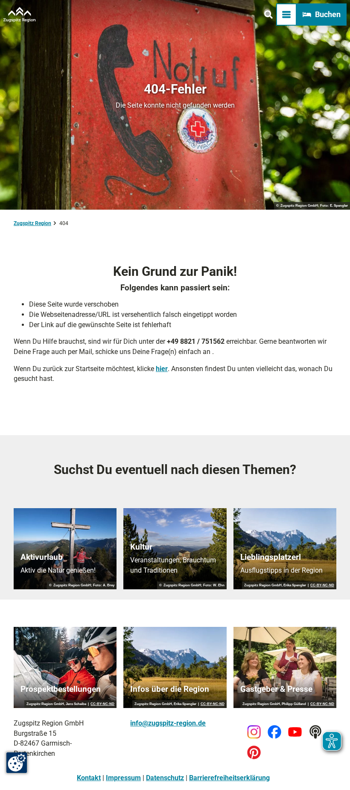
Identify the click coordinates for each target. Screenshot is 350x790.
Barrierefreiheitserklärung (229, 778)
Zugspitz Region (32, 223)
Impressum (123, 778)
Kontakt (89, 778)
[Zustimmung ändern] (16, 762)
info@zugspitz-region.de (168, 723)
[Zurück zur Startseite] (19, 14)
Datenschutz (165, 778)
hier (162, 369)
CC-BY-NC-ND (322, 585)
